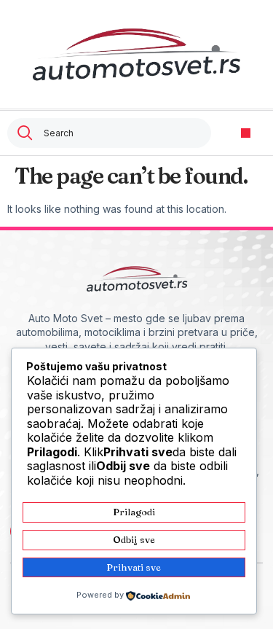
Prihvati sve (133, 567)
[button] (245, 133)
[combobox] (109, 133)
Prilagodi (134, 511)
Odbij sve (134, 539)
